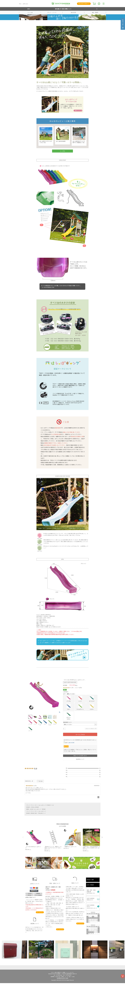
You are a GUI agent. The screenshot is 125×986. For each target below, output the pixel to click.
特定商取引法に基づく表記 (62, 978)
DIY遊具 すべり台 (50, 805)
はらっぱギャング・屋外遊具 (40, 809)
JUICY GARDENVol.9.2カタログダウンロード (92, 907)
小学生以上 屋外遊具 (35, 807)
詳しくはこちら (39, 912)
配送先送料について (67, 722)
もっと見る (62, 151)
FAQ (20, 3)
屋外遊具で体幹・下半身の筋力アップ (38, 813)
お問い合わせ (25, 3)
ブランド (28, 805)
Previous (23, 837)
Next (101, 837)
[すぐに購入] (123, 976)
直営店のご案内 (90, 879)
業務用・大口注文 (29, 809)
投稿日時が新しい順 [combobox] (29, 781)
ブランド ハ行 (33, 805)
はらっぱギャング (42, 805)
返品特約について (80, 759)
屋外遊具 (28, 807)
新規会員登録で (83, 3)
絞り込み (41, 781)
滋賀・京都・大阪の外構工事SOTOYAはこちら (91, 891)
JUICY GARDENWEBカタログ (90, 899)
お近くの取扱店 (90, 884)
